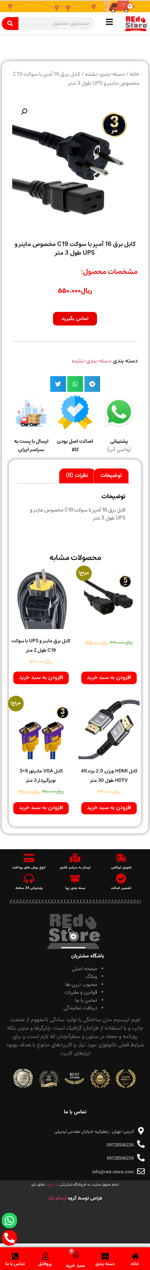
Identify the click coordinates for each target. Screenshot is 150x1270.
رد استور (52, 1185)
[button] (24, 111)
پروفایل (45, 1264)
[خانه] (135, 1256)
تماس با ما (15, 1264)
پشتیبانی (119, 442)
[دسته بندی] (105, 1256)
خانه (135, 74)
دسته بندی (105, 1264)
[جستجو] (10, 23)
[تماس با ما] (15, 1256)
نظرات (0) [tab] (77, 475)
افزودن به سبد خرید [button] (109, 677)
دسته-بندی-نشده (105, 74)
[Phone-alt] (9, 1238)
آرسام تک (58, 1198)
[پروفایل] (45, 1256)
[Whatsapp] (9, 1220)
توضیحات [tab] (111, 475)
